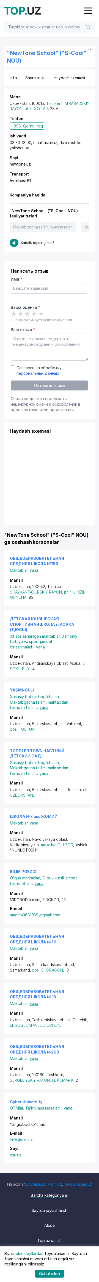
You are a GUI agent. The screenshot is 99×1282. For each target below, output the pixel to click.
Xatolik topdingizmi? (37, 242)
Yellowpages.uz (78, 1184)
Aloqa (49, 1225)
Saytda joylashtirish (49, 1210)
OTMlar (17, 1108)
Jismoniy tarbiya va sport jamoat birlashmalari (43, 641)
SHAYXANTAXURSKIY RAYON (36, 592)
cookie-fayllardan (27, 1253)
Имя (17, 279)
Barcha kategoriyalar (49, 1195)
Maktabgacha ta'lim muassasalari (42, 227)
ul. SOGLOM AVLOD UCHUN (35, 1025)
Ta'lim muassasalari (43, 1108)
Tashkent (54, 103)
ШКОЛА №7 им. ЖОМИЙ (33, 816)
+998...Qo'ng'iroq (27, 126)
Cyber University (26, 1101)
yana (34, 570)
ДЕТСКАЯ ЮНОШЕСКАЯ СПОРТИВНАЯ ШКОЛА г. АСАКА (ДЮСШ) (42, 624)
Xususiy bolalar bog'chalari (35, 696)
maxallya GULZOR (57, 844)
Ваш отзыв (23, 329)
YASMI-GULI (22, 690)
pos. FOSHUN (22, 729)
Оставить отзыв (49, 385)
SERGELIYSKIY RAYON (30, 1080)
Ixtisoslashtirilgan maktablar (36, 636)
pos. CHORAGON (47, 970)
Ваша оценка (25, 307)
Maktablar (19, 570)
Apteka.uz (36, 1184)
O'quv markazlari (26, 878)
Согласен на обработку (39, 370)
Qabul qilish (49, 1273)
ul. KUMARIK (62, 1080)
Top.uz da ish (49, 1240)
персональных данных (37, 373)
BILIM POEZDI (23, 871)
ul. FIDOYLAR (36, 108)
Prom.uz (55, 1184)
